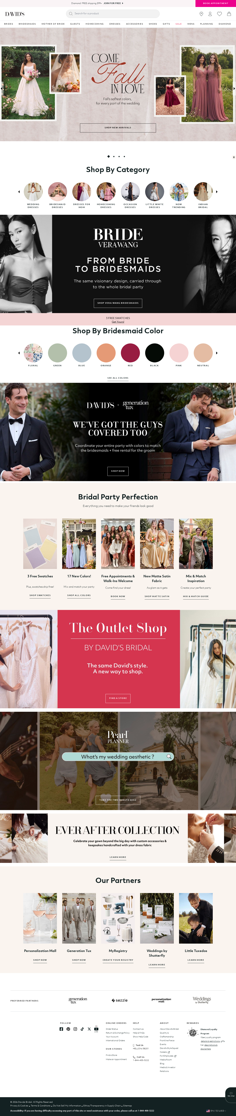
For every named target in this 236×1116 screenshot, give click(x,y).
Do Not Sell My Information (67, 1106)
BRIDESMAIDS (27, 24)
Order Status (112, 1029)
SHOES (153, 24)
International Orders (115, 1041)
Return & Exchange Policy (118, 1033)
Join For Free (112, 3)
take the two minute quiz (118, 800)
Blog (162, 1064)
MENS (191, 24)
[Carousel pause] (234, 157)
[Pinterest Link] (68, 1029)
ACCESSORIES (134, 24)
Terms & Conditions (40, 1106)
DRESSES (115, 24)
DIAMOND (225, 24)
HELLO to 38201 (141, 1049)
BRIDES (8, 24)
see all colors (118, 378)
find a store (118, 698)
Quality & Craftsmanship (167, 1035)
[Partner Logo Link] (78, 1000)
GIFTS (166, 24)
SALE (179, 24)
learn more (118, 857)
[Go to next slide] (234, 89)
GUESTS (75, 24)
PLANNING (206, 24)
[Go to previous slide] (1, 89)
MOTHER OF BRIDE (53, 24)
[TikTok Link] (82, 1029)
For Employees (166, 1056)
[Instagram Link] (75, 1029)
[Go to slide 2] (113, 156)
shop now (118, 471)
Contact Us (138, 1029)
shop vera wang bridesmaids (118, 303)
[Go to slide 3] (119, 156)
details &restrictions (210, 1041)
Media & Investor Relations (167, 1069)
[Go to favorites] (219, 14)
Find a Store (111, 1055)
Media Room (166, 1060)
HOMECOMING (95, 24)
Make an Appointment (116, 1059)
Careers (163, 1052)
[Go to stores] (201, 14)
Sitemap (127, 1106)
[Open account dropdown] (210, 14)
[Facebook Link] (61, 1029)
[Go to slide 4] (124, 156)
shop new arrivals (118, 128)
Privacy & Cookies (19, 1106)
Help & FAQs (138, 1033)
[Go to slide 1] (108, 156)
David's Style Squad (169, 1048)
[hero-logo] (14, 13)
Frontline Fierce (167, 1041)
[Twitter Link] (89, 1029)
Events (163, 1044)
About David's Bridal (169, 1029)
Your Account (112, 1037)
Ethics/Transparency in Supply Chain (102, 1106)
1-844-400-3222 (141, 1060)
